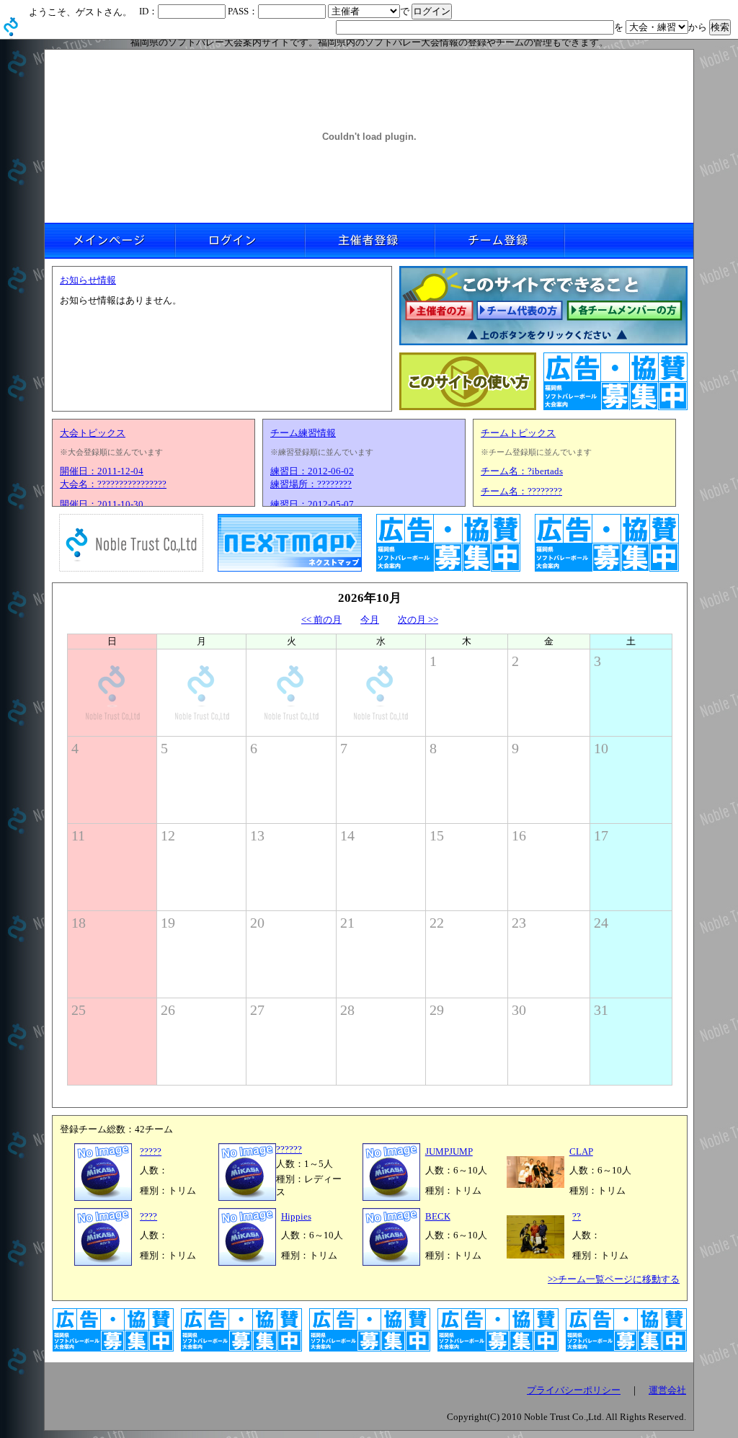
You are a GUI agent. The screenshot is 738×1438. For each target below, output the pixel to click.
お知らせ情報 (88, 280)
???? (148, 1216)
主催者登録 (369, 241)
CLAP (581, 1151)
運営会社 (667, 1390)
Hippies (296, 1216)
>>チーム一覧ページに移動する (614, 1279)
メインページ (109, 241)
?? (576, 1216)
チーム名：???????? (521, 491)
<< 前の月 (321, 619)
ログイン (239, 241)
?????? (289, 1149)
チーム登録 (499, 241)
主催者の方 (439, 311)
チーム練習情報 (303, 432)
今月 (369, 619)
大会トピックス (92, 432)
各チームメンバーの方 (625, 311)
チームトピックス (518, 432)
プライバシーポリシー (574, 1390)
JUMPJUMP (449, 1151)
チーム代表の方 (521, 311)
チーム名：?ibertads (522, 471)
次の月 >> (418, 619)
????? (150, 1151)
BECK (437, 1216)
